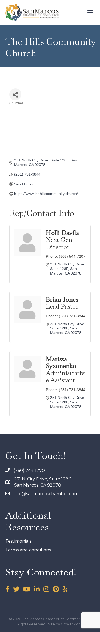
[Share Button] (15, 94)
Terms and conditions (28, 549)
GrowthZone (72, 624)
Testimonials (18, 541)
